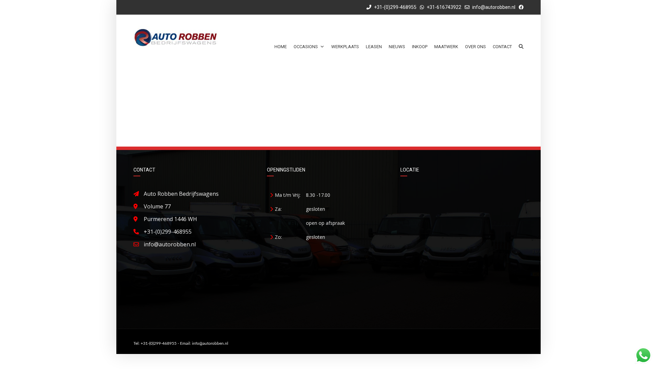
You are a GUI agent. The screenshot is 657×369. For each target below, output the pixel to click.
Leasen (374, 46)
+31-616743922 (444, 7)
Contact (502, 46)
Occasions (306, 46)
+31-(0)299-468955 (394, 7)
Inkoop (419, 46)
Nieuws (397, 46)
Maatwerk (446, 46)
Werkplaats (345, 46)
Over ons (475, 46)
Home (280, 46)
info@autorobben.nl (493, 7)
